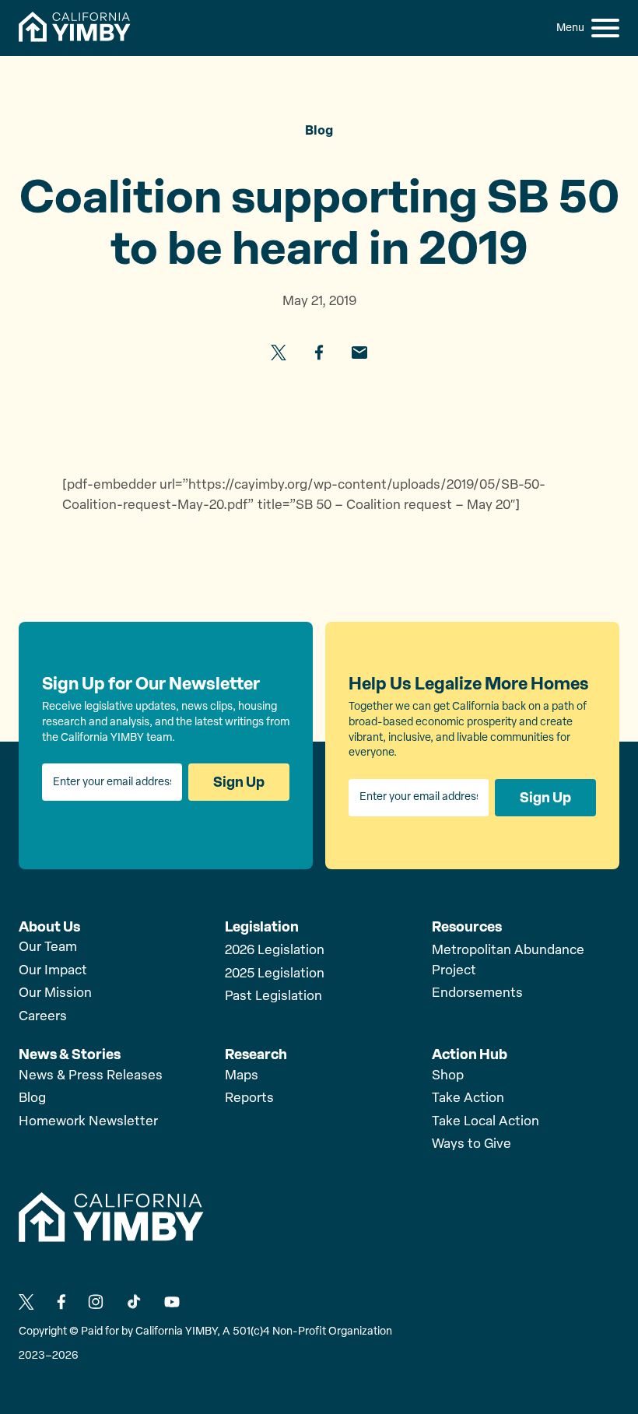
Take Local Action (485, 1121)
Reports (249, 1098)
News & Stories (70, 1054)
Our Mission (55, 993)
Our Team (48, 947)
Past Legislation (273, 996)
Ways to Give (471, 1144)
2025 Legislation (274, 974)
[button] (605, 28)
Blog (32, 1098)
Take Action (468, 1098)
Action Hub (469, 1054)
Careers (43, 1016)
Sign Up (239, 782)
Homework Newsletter (88, 1121)
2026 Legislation (274, 950)
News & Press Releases (91, 1075)
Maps (241, 1075)
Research (256, 1054)
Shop (448, 1075)
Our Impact (53, 970)
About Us (49, 926)
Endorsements (477, 993)
